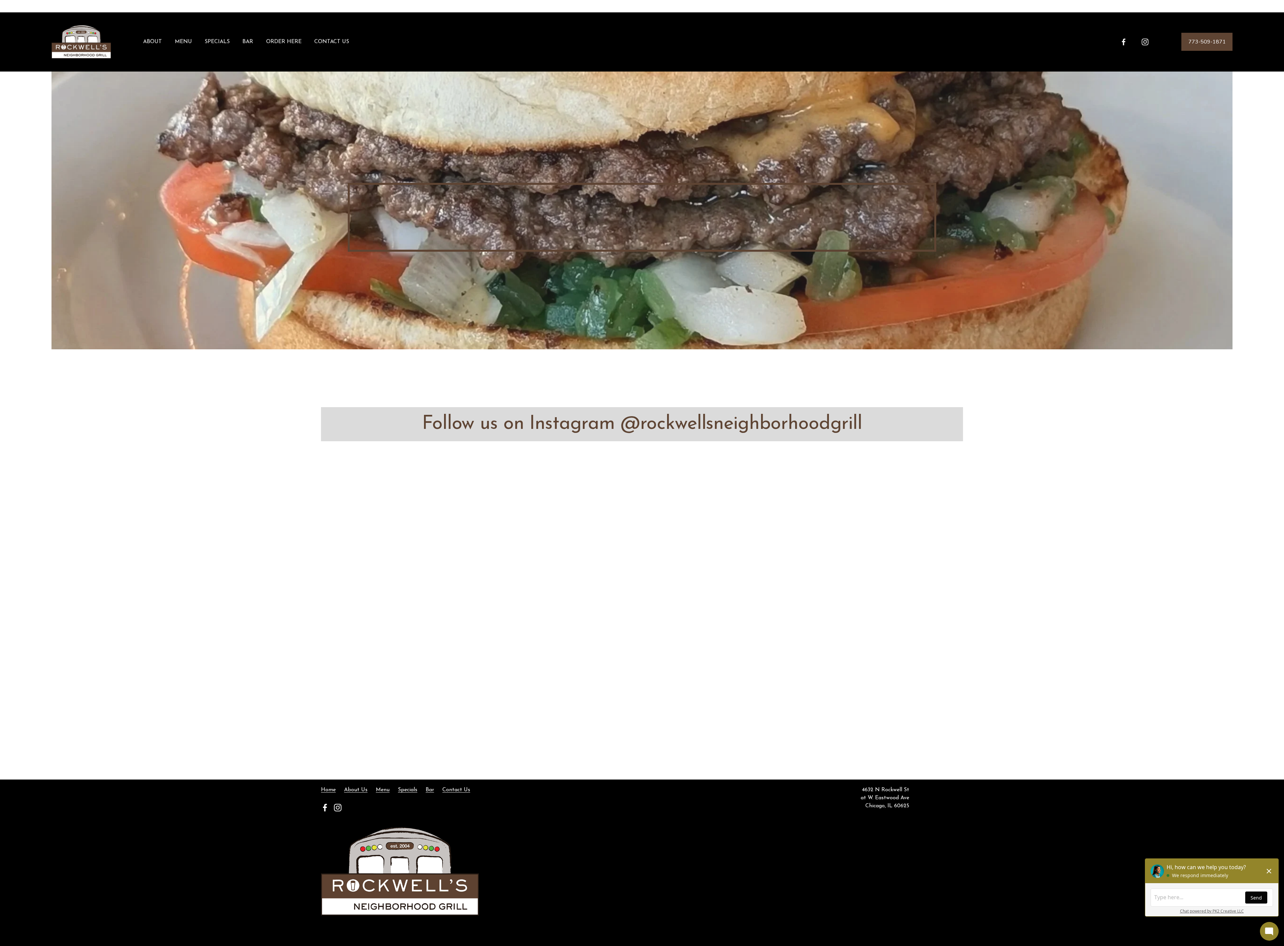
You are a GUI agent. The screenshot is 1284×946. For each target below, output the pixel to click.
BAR (247, 41)
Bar (430, 790)
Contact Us (456, 790)
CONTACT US (331, 41)
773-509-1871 (1207, 41)
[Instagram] (1145, 42)
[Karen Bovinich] (1123, 42)
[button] (401, 525)
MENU (183, 41)
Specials (407, 790)
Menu (383, 790)
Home (328, 790)
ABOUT (152, 41)
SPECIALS (217, 41)
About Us (355, 790)
